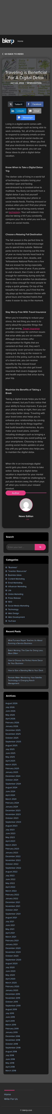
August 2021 (11, 917)
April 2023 (10, 841)
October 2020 (12, 955)
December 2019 (13, 994)
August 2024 (11, 787)
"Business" (12, 567)
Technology (13, 609)
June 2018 (10, 1059)
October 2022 (12, 864)
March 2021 (11, 936)
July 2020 (10, 967)
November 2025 (13, 733)
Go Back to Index (14, 54)
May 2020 (10, 975)
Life (9, 590)
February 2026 (12, 722)
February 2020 (12, 986)
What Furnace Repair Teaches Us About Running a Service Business (25, 642)
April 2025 (10, 760)
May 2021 (10, 929)
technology (14, 212)
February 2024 (12, 802)
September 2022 (13, 867)
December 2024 (13, 776)
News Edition (26, 516)
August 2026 (11, 703)
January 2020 (12, 990)
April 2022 (10, 887)
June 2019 (10, 1017)
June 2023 (10, 833)
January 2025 (12, 772)
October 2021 (12, 909)
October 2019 (12, 1001)
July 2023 (10, 829)
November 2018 (13, 1040)
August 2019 (11, 1009)
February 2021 (12, 940)
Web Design (13, 613)
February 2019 (12, 1028)
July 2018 (10, 1055)
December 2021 (13, 902)
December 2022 (13, 856)
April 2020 (10, 978)
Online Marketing (15, 594)
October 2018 (12, 1043)
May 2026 (10, 714)
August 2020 (11, 963)
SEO (10, 601)
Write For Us (11, 1099)
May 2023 (10, 837)
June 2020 (10, 971)
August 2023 (11, 825)
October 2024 (12, 779)
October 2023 (12, 818)
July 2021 (10, 921)
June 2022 (10, 879)
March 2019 (11, 1024)
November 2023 (13, 814)
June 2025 (10, 753)
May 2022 (10, 883)
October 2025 (12, 737)
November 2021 (13, 906)
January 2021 (12, 944)
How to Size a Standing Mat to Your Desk (25, 670)
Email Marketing (15, 582)
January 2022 (12, 898)
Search (10, 537)
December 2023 (13, 810)
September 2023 (13, 822)
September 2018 (13, 1047)
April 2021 (10, 932)
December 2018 (13, 1036)
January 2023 (12, 852)
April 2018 (10, 1066)
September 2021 (13, 913)
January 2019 (12, 1032)
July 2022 (10, 875)
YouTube (12, 621)
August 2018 (11, 1051)
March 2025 (11, 764)
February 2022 (12, 894)
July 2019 (10, 1013)
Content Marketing (16, 578)
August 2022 (11, 871)
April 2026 (10, 718)
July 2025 (10, 749)
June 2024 (10, 791)
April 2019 (10, 1020)
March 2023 (11, 844)
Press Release (14, 598)
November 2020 (13, 952)
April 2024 (10, 795)
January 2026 (12, 726)
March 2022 (11, 890)
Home (20, 41)
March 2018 (11, 1070)
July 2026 (10, 707)
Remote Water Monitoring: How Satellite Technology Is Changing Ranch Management (25, 680)
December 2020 (13, 948)
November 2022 (13, 860)
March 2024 (11, 799)
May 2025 (10, 756)
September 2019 (13, 1005)
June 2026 (10, 711)
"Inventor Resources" (17, 571)
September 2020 (13, 959)
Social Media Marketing (18, 605)
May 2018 (10, 1062)
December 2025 (13, 730)
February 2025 (12, 768)
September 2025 (13, 741)
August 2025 (11, 745)
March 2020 (11, 982)
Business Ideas (14, 575)
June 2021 (10, 925)
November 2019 (13, 998)
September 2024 (13, 783)
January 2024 (12, 806)
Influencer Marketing (17, 586)
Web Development (16, 617)
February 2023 (12, 848)
